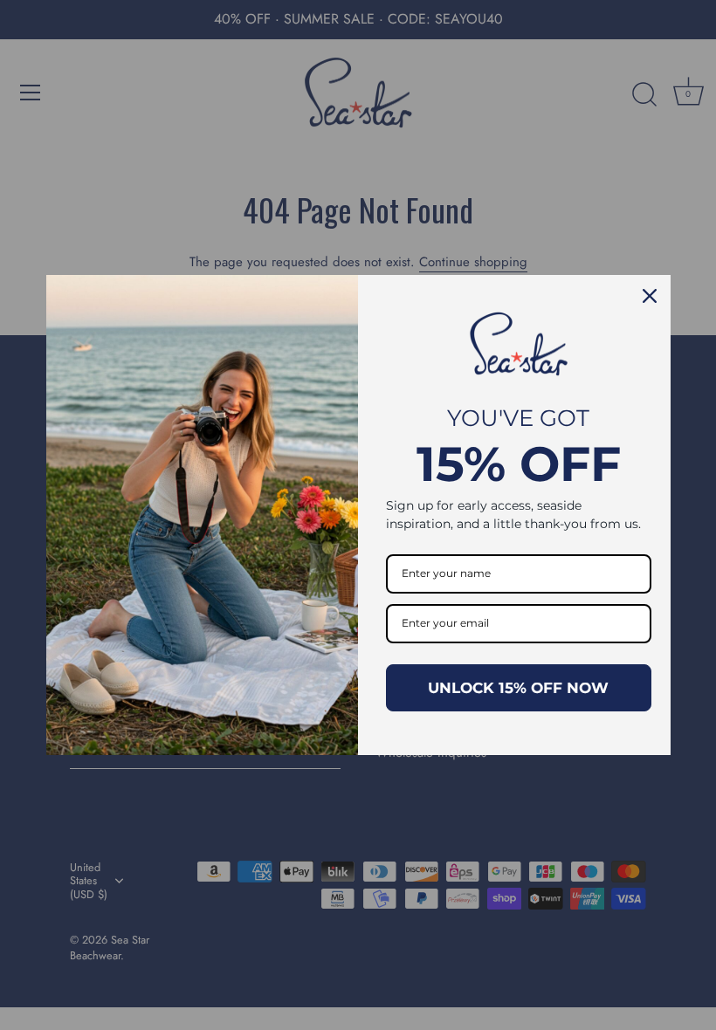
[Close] (650, 296)
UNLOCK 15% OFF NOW (518, 688)
